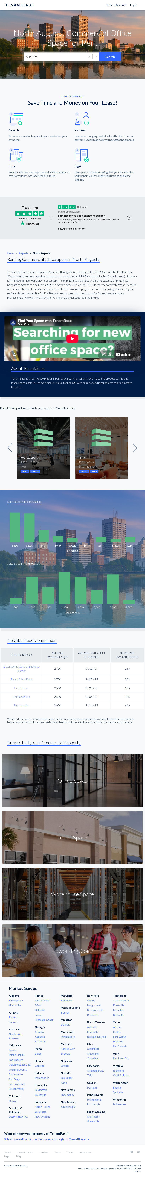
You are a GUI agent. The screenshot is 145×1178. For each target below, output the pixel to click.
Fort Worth (119, 1036)
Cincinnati (93, 1048)
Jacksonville (42, 1000)
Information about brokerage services (101, 1168)
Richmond (118, 1070)
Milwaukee (119, 1104)
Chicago (40, 1065)
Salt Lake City (121, 1058)
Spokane (118, 1092)
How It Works (25, 1152)
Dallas (117, 1031)
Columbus (92, 1058)
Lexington (41, 1089)
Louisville (40, 1094)
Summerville (21, 705)
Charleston (93, 1116)
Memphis (118, 1010)
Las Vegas (67, 1077)
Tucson (13, 1022)
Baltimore (66, 1000)
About (7, 1152)
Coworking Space (72, 950)
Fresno (13, 1050)
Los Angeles (16, 1059)
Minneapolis (68, 1036)
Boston (65, 1012)
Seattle (117, 1087)
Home (11, 253)
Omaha (65, 1065)
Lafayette (41, 1111)
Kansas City (68, 1048)
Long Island (94, 1005)
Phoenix (14, 1017)
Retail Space (72, 837)
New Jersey (67, 1094)
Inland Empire (17, 1054)
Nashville (118, 1015)
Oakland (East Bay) (20, 1064)
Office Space (72, 780)
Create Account (117, 5)
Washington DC (18, 1116)
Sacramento (16, 1074)
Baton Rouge (42, 1106)
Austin (117, 1027)
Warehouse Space (72, 894)
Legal (7, 1156)
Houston (118, 1041)
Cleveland (93, 1053)
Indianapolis (42, 1077)
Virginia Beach (121, 1075)
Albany (91, 1000)
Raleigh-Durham (96, 1036)
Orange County (18, 1069)
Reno (64, 1082)
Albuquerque (68, 1106)
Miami (38, 1005)
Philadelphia (94, 1099)
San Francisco (17, 1084)
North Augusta (21, 696)
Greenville (93, 1121)
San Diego (15, 1079)
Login (133, 5)
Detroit (65, 1024)
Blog (18, 1156)
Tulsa (90, 1075)
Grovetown (21, 688)
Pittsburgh (93, 1104)
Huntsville (15, 1005)
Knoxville (118, 1005)
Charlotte (92, 1031)
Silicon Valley (16, 1088)
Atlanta (39, 1031)
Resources (85, 1152)
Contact (43, 1152)
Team (70, 1152)
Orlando (40, 1010)
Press (57, 1152)
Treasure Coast (44, 1019)
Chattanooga (121, 1000)
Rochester (93, 1015)
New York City (95, 1010)
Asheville (92, 1027)
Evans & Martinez (21, 679)
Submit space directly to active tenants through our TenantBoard (45, 1139)
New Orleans (42, 1116)
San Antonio (120, 1046)
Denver (13, 1101)
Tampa (38, 1015)
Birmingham (16, 1000)
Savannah (40, 1041)
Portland (92, 1087)
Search (110, 57)
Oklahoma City (95, 1070)
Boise (38, 1053)
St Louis (65, 1053)
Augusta (24, 253)
